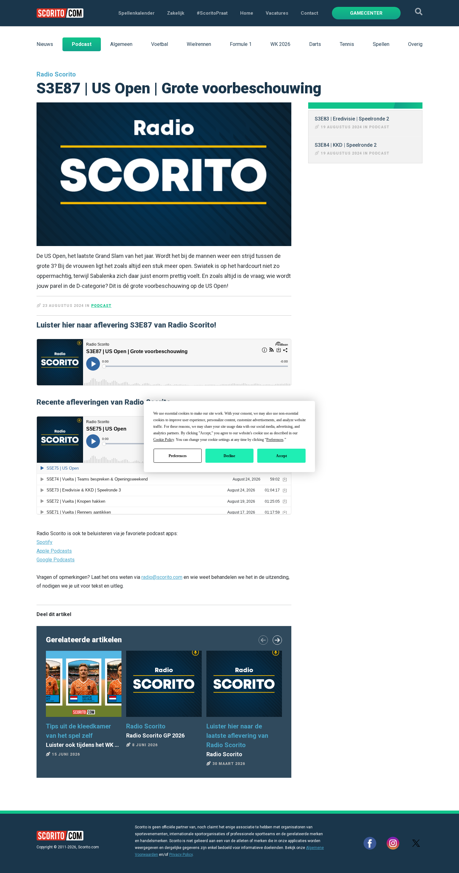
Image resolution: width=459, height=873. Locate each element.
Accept (281, 456)
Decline (229, 456)
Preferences (178, 456)
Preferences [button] (275, 439)
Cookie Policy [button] (163, 439)
